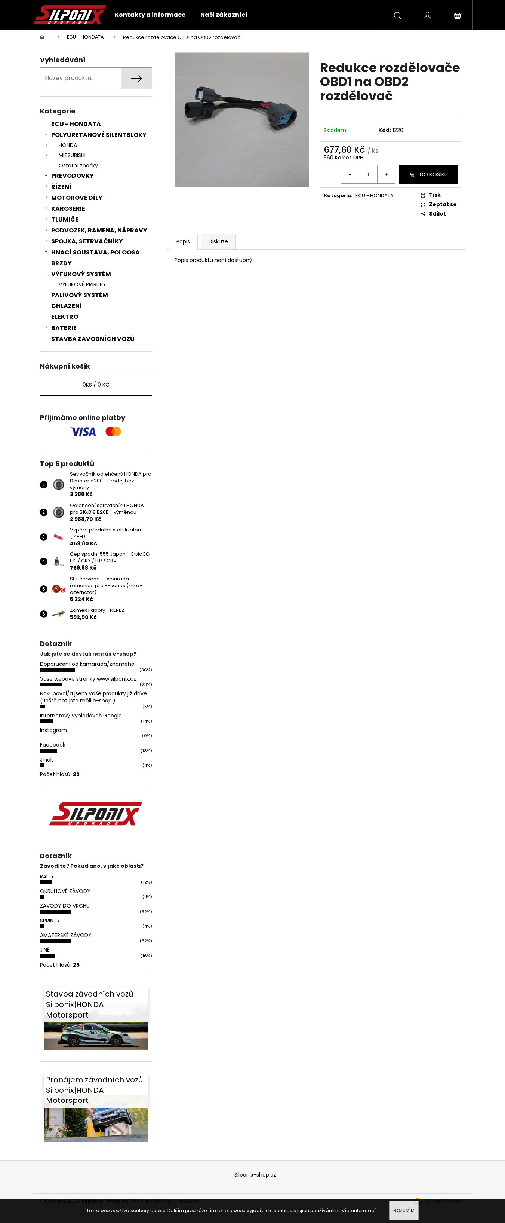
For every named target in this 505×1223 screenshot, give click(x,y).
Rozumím (404, 1210)
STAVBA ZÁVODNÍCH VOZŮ (93, 339)
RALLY (47, 876)
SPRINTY (50, 920)
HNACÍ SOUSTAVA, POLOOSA (95, 252)
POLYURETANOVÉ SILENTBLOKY (99, 135)
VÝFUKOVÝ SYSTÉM (81, 274)
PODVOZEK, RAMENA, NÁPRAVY (99, 230)
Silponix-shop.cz (255, 1174)
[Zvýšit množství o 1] (386, 174)
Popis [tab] (183, 241)
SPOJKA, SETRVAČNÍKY (87, 241)
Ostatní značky (78, 165)
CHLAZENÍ (66, 306)
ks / (96, 384)
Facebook (52, 744)
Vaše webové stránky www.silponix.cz (88, 679)
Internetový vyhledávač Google (81, 715)
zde (381, 1210)
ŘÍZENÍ (61, 187)
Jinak (46, 759)
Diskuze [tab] (218, 241)
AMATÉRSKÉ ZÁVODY (66, 935)
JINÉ (45, 950)
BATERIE (64, 328)
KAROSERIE (68, 208)
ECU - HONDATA (76, 124)
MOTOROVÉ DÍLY (76, 197)
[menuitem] (150, 15)
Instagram (53, 730)
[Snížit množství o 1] (350, 174)
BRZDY (61, 263)
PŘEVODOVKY (72, 175)
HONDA (68, 145)
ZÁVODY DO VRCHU (65, 905)
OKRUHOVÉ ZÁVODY (65, 891)
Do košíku (434, 174)
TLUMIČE (64, 219)
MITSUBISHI (72, 155)
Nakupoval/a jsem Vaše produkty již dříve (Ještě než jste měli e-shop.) (93, 697)
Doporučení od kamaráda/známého (87, 664)
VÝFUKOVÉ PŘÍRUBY (82, 284)
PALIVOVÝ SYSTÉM (79, 295)
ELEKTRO (64, 316)
